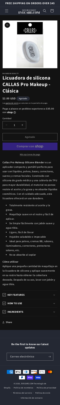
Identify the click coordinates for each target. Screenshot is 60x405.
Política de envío (42, 393)
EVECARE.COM (27, 383)
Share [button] (9, 322)
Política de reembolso (23, 388)
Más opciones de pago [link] (30, 154)
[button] (6, 10)
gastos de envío (12, 103)
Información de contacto (31, 398)
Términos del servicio (22, 393)
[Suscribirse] (49, 357)
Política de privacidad (46, 388)
